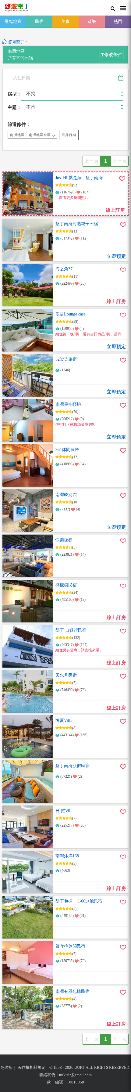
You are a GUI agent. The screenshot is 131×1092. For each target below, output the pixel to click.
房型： (14, 94)
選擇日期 (69, 135)
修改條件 (113, 54)
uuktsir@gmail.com (75, 1074)
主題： (14, 107)
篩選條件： (19, 124)
